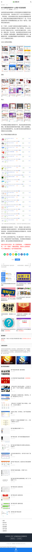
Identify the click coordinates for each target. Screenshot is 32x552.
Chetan (8, 546)
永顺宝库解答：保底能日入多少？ (24, 266)
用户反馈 (5, 528)
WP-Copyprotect (13, 546)
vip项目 (17, 259)
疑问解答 (3, 4)
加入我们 (19, 538)
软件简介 (5, 522)
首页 (4, 520)
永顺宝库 (16, 2)
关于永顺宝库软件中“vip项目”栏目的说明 (13, 8)
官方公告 (5, 524)
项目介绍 (12, 538)
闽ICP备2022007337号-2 (21, 543)
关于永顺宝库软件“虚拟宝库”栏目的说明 (8, 266)
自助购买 (5, 530)
